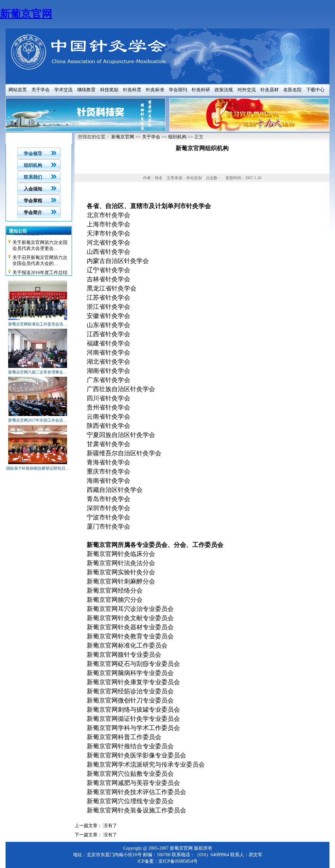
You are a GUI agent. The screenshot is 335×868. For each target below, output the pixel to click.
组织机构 (33, 165)
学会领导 (33, 153)
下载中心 (315, 89)
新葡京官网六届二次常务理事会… (37, 372)
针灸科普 (132, 89)
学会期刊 (178, 89)
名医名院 (292, 89)
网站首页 (18, 89)
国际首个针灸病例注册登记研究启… (37, 468)
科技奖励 (109, 89)
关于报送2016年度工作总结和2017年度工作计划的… (39, 273)
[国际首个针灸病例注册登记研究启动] (37, 464)
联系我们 (33, 177)
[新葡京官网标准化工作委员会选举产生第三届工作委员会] (37, 320)
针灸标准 (155, 89)
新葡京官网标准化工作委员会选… (37, 324)
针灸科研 (201, 89)
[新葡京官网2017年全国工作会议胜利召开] (37, 416)
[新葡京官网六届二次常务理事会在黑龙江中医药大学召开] (37, 368)
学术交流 (63, 89)
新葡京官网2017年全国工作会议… (37, 420)
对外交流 (247, 89)
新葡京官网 (26, 14)
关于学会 (40, 89)
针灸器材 (269, 89)
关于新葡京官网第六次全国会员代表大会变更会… (39, 242)
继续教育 (86, 89)
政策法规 (224, 89)
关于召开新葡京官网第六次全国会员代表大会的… (39, 257)
